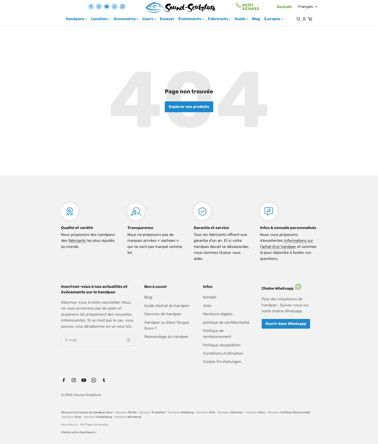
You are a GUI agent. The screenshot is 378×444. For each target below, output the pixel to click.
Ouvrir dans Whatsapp (285, 323)
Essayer (167, 19)
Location (99, 19)
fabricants (77, 240)
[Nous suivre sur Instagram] (99, 6)
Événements (189, 19)
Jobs (207, 305)
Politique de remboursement (217, 333)
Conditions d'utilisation (223, 353)
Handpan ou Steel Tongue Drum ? (166, 325)
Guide (240, 19)
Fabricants (218, 19)
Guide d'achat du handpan (166, 305)
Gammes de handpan (162, 314)
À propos (272, 19)
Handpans (75, 19)
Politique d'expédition (222, 345)
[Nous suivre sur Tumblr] (122, 6)
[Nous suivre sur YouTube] (107, 6)
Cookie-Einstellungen (222, 361)
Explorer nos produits (189, 106)
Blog (256, 19)
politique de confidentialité (226, 322)
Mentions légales (218, 314)
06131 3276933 (250, 7)
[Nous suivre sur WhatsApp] (114, 6)
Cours (147, 19)
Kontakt (284, 7)
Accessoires (125, 19)
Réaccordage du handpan (166, 336)
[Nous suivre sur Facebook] (91, 6)
